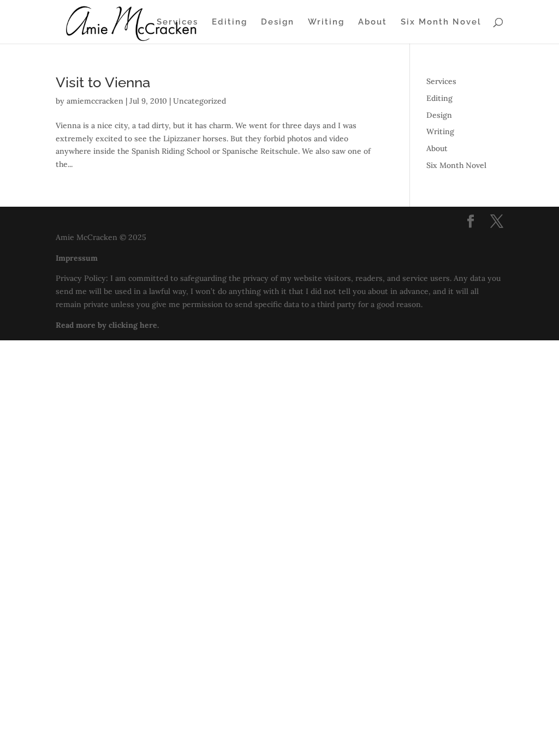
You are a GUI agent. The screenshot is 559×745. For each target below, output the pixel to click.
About (372, 22)
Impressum (77, 258)
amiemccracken (95, 101)
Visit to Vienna (103, 82)
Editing (229, 22)
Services (177, 22)
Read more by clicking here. (107, 325)
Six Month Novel (441, 22)
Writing (326, 22)
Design (277, 22)
